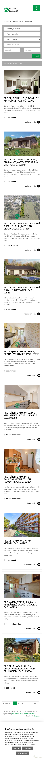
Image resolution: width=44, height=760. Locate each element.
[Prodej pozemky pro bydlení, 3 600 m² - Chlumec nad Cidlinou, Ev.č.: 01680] (22, 207)
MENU (36, 7)
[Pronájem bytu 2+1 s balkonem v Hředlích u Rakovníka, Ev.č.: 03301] (22, 461)
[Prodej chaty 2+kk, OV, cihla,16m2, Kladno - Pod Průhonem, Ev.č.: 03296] (22, 650)
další (35, 703)
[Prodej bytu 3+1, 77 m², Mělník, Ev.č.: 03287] (22, 525)
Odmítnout (27, 748)
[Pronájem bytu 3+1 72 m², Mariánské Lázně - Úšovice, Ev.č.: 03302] (22, 397)
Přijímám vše (22, 753)
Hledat (36, 56)
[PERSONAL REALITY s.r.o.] (11, 10)
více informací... (30, 122)
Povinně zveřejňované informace (23, 714)
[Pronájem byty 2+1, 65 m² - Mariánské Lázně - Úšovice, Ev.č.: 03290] (22, 586)
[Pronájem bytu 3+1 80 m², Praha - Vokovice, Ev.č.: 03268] (22, 335)
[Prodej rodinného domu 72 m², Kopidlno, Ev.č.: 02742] (22, 82)
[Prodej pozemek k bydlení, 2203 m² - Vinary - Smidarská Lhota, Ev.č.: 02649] (22, 144)
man (37, 716)
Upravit (16, 748)
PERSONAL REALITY (17, 21)
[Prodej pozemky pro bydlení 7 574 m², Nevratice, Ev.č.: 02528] (22, 271)
